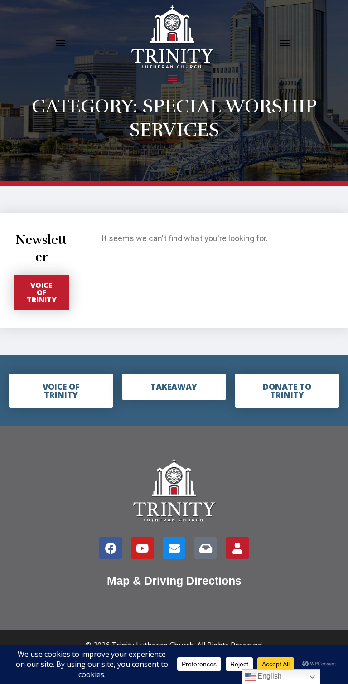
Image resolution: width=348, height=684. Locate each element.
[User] (237, 548)
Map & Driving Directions (174, 580)
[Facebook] (110, 548)
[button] (60, 42)
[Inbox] (205, 548)
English (269, 676)
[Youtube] (142, 548)
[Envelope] (174, 548)
